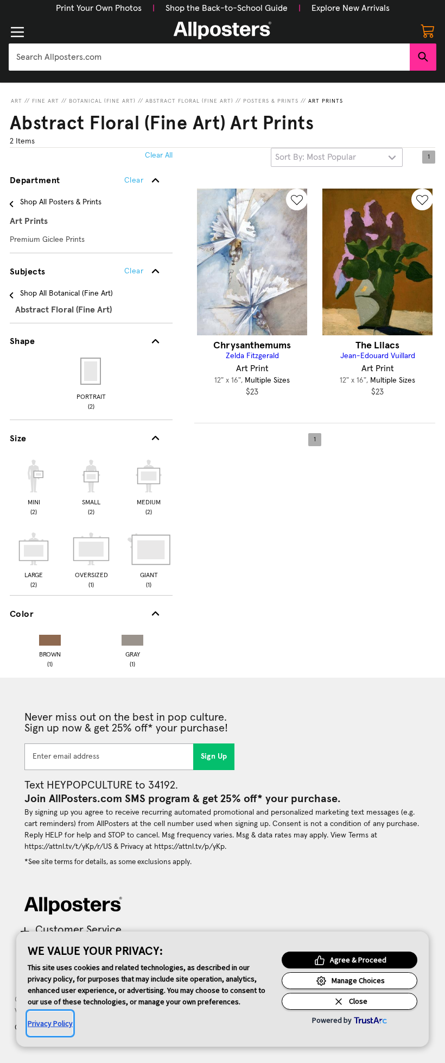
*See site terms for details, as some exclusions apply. (108, 862)
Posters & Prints (270, 101)
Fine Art (45, 101)
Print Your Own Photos (99, 8)
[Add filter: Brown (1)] (49, 638)
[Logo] (222, 30)
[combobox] (209, 57)
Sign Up (214, 756)
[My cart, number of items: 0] (427, 30)
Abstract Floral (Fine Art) (189, 101)
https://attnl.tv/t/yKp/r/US (68, 847)
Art (16, 101)
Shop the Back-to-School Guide (227, 8)
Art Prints (325, 101)
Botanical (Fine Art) (102, 101)
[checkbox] (34, 485)
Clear (133, 271)
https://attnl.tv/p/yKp (189, 847)
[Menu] (17, 32)
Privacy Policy (50, 1023)
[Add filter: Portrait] (91, 371)
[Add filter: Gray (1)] (132, 638)
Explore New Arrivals (351, 8)
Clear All (159, 155)
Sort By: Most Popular (315, 157)
